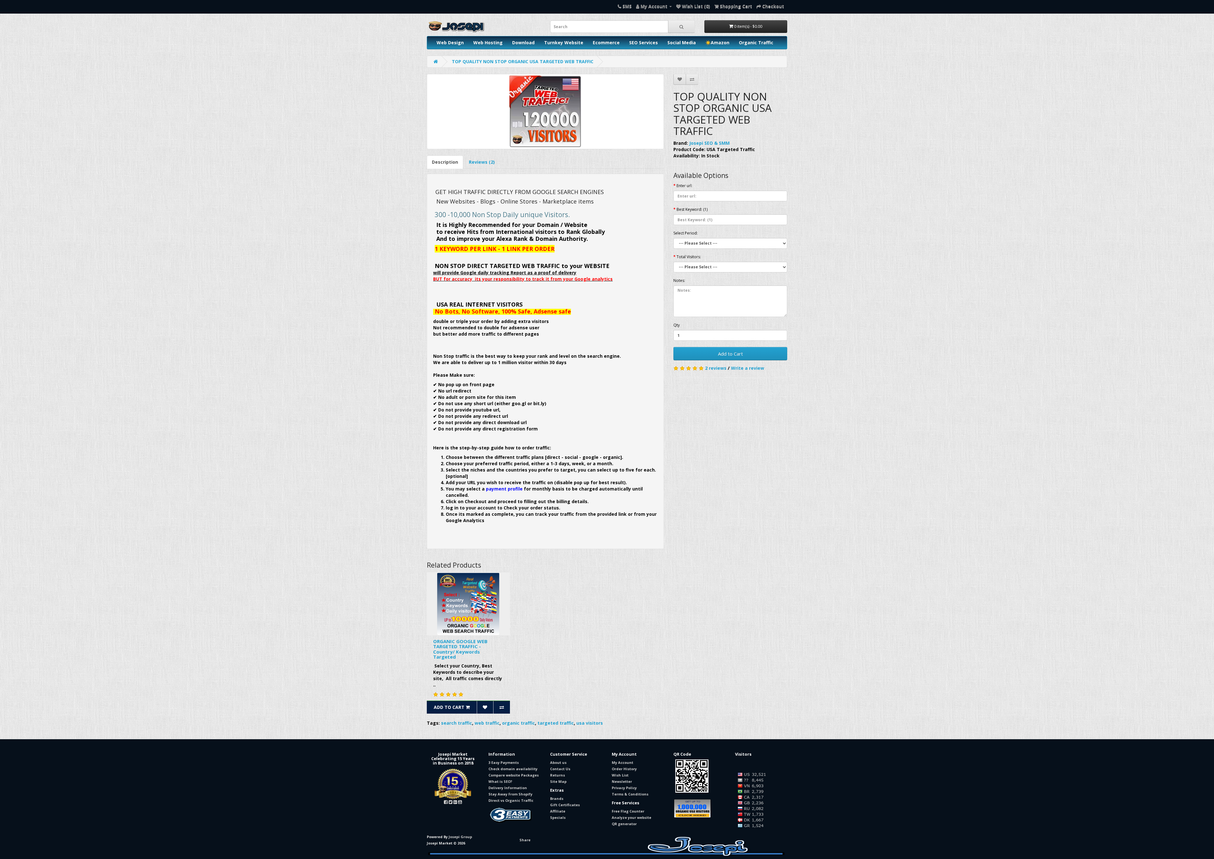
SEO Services (643, 43)
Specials (558, 817)
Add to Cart (730, 353)
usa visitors (589, 723)
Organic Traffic (756, 43)
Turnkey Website (563, 43)
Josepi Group (460, 836)
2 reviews (716, 368)
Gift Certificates (565, 804)
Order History (624, 768)
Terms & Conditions (630, 794)
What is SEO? (500, 781)
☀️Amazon (717, 43)
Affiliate (557, 811)
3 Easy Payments (503, 762)
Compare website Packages (513, 775)
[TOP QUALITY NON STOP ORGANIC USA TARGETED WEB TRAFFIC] (545, 111)
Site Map (558, 781)
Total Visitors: (689, 256)
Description (445, 162)
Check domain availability (512, 768)
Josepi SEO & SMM (709, 143)
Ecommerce (606, 43)
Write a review (747, 368)
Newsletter (622, 781)
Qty (676, 325)
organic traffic (518, 723)
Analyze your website (631, 817)
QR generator (624, 823)
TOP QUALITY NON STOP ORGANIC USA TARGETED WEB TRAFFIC (522, 61)
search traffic (456, 723)
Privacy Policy (624, 787)
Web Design (450, 43)
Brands (556, 798)
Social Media (681, 43)
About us (558, 762)
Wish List (620, 775)
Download (523, 43)
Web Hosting (488, 43)
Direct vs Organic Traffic (510, 800)
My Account (622, 762)
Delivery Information (507, 787)
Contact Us (560, 768)
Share (524, 840)
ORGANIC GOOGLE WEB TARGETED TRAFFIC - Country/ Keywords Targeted (460, 649)
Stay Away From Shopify (510, 794)
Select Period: (685, 233)
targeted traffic (555, 723)
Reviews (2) (482, 162)
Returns (557, 775)
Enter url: (684, 185)
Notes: (679, 280)
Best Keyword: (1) (692, 209)
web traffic (487, 723)
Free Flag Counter (628, 811)
